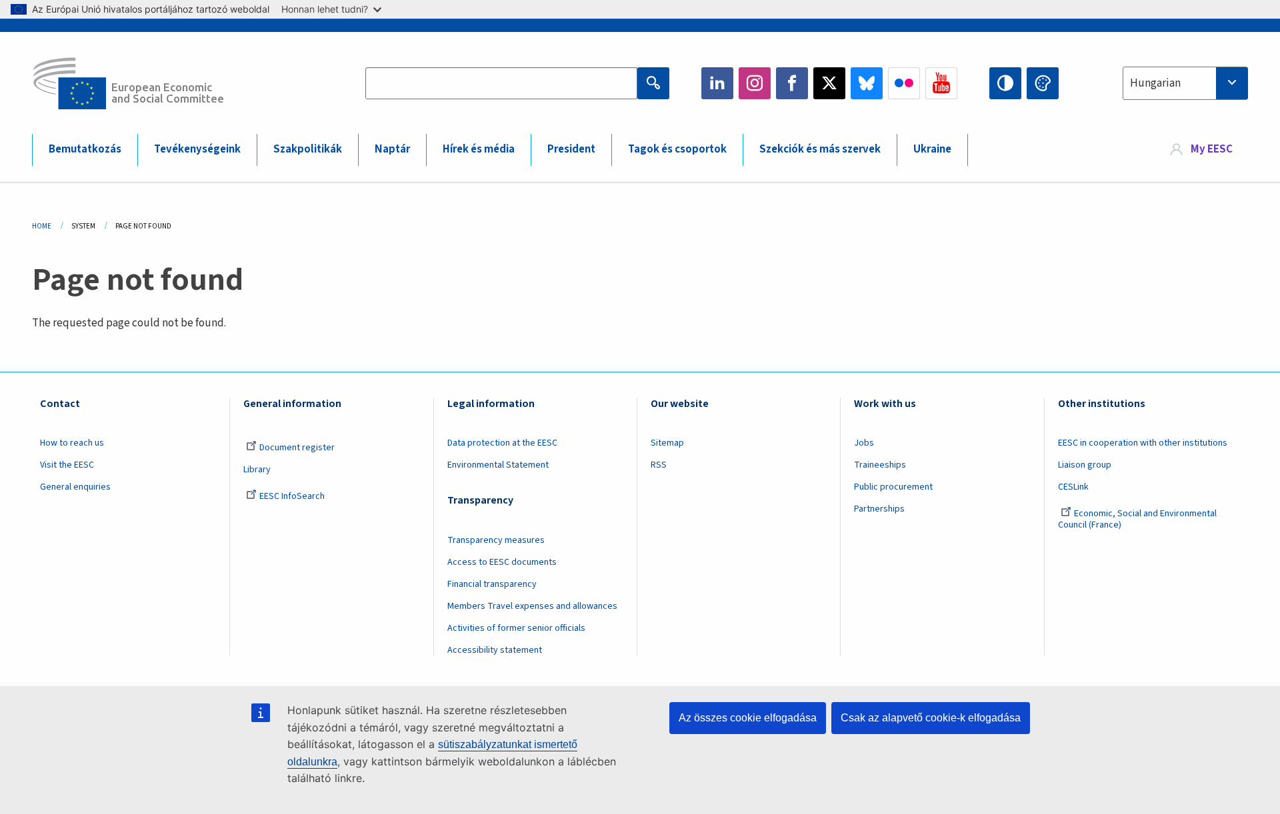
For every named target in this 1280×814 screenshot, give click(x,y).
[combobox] (1185, 83)
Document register (297, 447)
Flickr (904, 83)
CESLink (1073, 487)
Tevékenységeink (197, 149)
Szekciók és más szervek (820, 149)
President (571, 149)
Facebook (792, 83)
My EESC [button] (1212, 149)
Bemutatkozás (85, 149)
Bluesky (867, 83)
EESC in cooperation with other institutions (1142, 443)
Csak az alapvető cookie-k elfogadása (931, 717)
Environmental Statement (498, 465)
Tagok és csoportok (677, 149)
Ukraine (932, 149)
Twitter (829, 83)
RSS (659, 465)
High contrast (1005, 83)
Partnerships (879, 509)
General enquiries (75, 487)
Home (41, 226)
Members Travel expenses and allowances (532, 606)
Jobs (864, 443)
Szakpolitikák (307, 149)
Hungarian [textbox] (1155, 83)
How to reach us (72, 443)
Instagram (755, 83)
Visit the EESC (67, 465)
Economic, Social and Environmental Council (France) (1137, 519)
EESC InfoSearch (292, 496)
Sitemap (667, 443)
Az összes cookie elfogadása (748, 717)
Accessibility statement (494, 650)
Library (257, 469)
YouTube (941, 83)
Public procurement (893, 487)
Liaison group (1084, 465)
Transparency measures (496, 540)
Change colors (1043, 83)
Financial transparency (492, 584)
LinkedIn (717, 83)
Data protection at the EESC (502, 443)
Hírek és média (479, 149)
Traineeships (880, 465)
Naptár (392, 149)
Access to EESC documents (502, 562)
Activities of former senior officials (516, 628)
